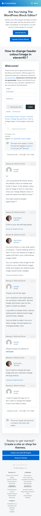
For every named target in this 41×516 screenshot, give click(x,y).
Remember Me (15, 107)
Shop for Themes (21, 458)
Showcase (12, 485)
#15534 (32, 164)
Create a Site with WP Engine (12, 476)
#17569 (32, 358)
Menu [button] (36, 3)
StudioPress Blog (28, 489)
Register (8, 111)
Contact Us (28, 485)
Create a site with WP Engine (21, 453)
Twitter (12, 509)
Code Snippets (28, 495)
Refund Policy (28, 483)
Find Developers (12, 489)
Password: (10, 99)
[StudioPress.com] (9, 3)
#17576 (32, 385)
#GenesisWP (12, 495)
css (12, 139)
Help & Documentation (27, 491)
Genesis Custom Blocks (20, 39)
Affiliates (27, 497)
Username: (10, 91)
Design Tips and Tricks (19, 119)
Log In (30, 107)
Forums (22, 116)
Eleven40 (17, 139)
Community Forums (12, 116)
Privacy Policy (28, 481)
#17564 (32, 281)
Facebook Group (12, 493)
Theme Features (12, 481)
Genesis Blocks (20, 33)
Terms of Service (27, 477)
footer (23, 139)
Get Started (12, 483)
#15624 (32, 212)
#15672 (32, 235)
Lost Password (16, 111)
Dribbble (12, 511)
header (28, 139)
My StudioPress (10, 78)
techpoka (9, 352)
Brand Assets (27, 475)
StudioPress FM (12, 505)
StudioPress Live (12, 503)
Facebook (12, 507)
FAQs (27, 493)
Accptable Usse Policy (28, 479)
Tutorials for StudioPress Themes (14, 229)
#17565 (32, 336)
